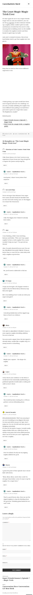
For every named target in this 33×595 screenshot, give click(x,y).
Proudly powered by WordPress (10, 593)
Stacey (8, 465)
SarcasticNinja (10, 190)
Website (5, 562)
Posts (4, 135)
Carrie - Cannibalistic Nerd (20, 134)
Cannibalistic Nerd (11, 4)
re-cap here (10, 23)
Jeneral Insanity (11, 412)
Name (5, 549)
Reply (5, 165)
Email (5, 556)
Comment (6, 522)
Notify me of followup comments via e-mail (16, 545)
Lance (7, 372)
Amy (7, 230)
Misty (7, 325)
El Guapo (8, 281)
